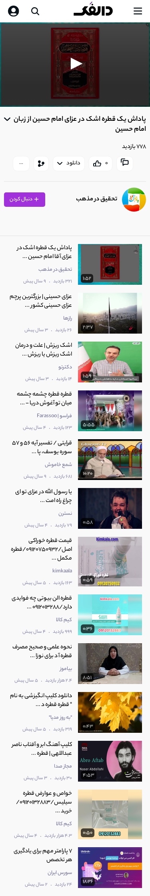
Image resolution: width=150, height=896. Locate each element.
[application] (75, 64)
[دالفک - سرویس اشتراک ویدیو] (100, 11)
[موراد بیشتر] (21, 163)
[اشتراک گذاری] (41, 163)
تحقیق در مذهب (96, 199)
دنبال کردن (21, 199)
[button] (75, 63)
